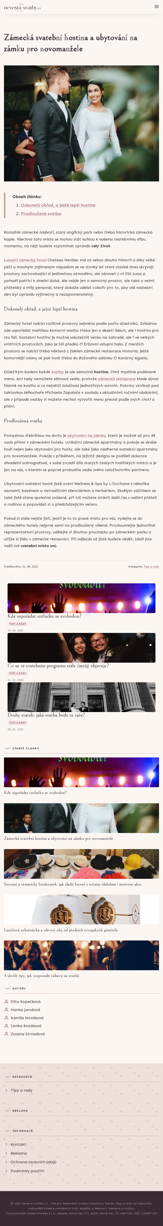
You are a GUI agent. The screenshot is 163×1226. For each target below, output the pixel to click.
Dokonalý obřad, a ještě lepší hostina (58, 205)
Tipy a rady (151, 566)
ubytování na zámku (86, 435)
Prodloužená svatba (41, 213)
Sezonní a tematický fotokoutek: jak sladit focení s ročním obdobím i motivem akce (73, 884)
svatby (57, 371)
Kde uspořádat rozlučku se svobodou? (45, 616)
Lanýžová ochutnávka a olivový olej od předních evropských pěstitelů (61, 930)
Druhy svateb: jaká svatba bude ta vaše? (46, 715)
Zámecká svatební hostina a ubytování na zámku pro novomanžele (58, 838)
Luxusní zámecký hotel (25, 260)
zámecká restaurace (117, 378)
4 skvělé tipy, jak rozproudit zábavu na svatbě (41, 975)
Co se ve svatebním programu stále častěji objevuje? (58, 666)
